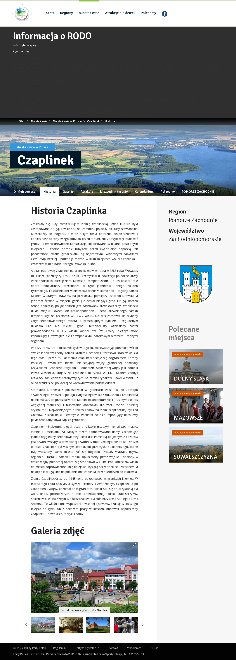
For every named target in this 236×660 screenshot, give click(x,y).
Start (50, 13)
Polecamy (148, 13)
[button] (135, 545)
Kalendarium (144, 192)
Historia (50, 192)
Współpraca (134, 648)
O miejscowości (25, 192)
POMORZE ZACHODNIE (198, 192)
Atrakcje (87, 192)
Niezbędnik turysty (114, 192)
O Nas (154, 648)
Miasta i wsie (89, 13)
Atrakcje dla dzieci (120, 13)
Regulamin (59, 648)
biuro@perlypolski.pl (110, 654)
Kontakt (113, 648)
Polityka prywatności (87, 648)
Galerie (68, 192)
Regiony (66, 13)
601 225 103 (136, 654)
